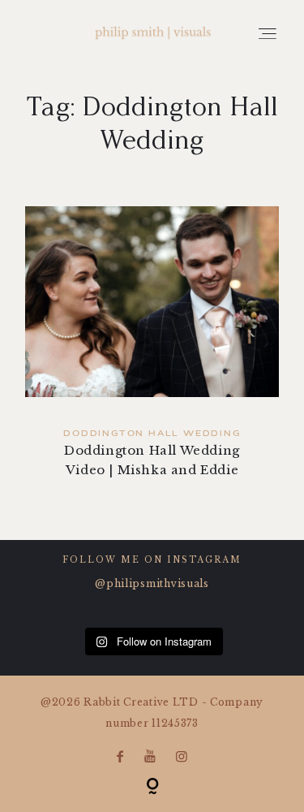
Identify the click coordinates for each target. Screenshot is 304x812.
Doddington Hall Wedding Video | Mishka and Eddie (152, 352)
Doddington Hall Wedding (151, 434)
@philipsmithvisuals (152, 583)
